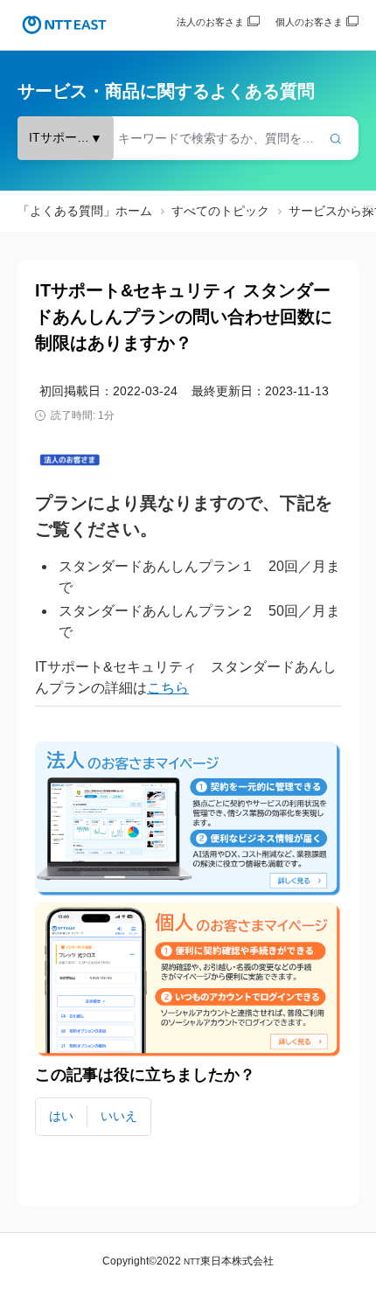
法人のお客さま (210, 22)
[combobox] (188, 138)
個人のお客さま (309, 22)
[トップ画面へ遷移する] (64, 25)
